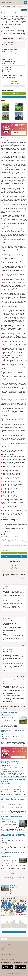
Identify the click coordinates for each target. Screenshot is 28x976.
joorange (12, 885)
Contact (2, 956)
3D (23, 914)
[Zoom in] (26, 902)
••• (1, 6)
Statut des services (10, 973)
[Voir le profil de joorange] (5, 888)
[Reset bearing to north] (26, 905)
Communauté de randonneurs (7, 959)
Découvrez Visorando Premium (13, 86)
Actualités (3, 952)
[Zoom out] (26, 904)
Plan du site (3, 947)
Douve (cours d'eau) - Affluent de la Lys (9, 463)
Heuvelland (11, 73)
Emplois (2, 949)
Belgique (9, 70)
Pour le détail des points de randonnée (9, 536)
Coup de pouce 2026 (5, 954)
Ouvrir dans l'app (15, 93)
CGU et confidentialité (5, 944)
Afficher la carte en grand (14, 932)
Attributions (3, 915)
